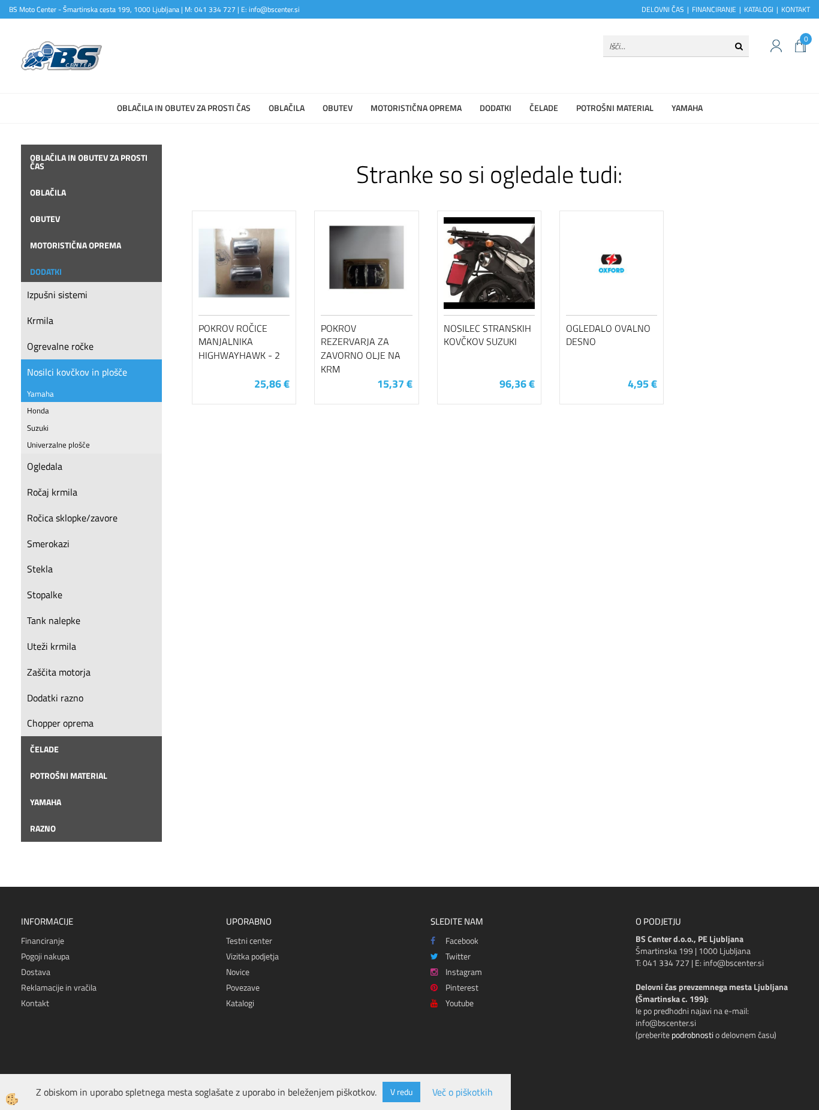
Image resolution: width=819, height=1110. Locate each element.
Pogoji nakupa (45, 956)
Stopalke (44, 594)
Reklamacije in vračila (59, 987)
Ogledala (44, 466)
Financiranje (42, 940)
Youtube (459, 1003)
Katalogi (240, 1003)
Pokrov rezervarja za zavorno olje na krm (361, 348)
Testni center (249, 940)
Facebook (461, 940)
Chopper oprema (60, 723)
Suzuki (38, 428)
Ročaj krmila (52, 492)
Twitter (458, 956)
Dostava (35, 971)
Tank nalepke (53, 620)
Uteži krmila (51, 646)
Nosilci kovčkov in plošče (77, 372)
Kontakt (35, 1003)
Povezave (243, 987)
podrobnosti (692, 1034)
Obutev (338, 107)
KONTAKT (795, 9)
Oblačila (287, 107)
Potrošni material (615, 107)
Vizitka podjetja (252, 956)
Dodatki (495, 107)
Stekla (40, 569)
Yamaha (687, 107)
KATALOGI (758, 9)
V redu (401, 1091)
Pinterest (461, 987)
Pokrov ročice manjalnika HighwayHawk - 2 (239, 342)
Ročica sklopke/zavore (72, 518)
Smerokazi (48, 543)
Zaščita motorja (59, 672)
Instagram (463, 971)
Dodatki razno (55, 698)
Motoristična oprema (416, 107)
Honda (38, 410)
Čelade (543, 107)
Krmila (40, 320)
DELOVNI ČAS (663, 9)
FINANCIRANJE (714, 9)
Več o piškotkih (462, 1092)
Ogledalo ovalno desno (608, 335)
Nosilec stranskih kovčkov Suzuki (487, 335)
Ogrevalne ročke (60, 346)
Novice (237, 971)
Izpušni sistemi (57, 294)
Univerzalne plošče (58, 445)
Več (244, 281)
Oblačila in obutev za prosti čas (184, 107)
